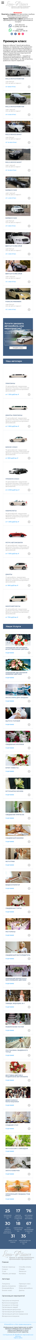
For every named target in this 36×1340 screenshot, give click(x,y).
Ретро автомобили (26, 1288)
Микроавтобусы (8, 1288)
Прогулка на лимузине (10, 1300)
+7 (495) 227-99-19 (19, 26)
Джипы (21, 1290)
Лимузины (6, 1284)
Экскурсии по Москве (10, 1305)
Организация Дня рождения (13, 1312)
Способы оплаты (25, 1267)
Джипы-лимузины (9, 1286)
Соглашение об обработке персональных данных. (18, 1335)
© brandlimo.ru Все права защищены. (18, 1324)
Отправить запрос (18, 347)
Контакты (22, 1273)
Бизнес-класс (7, 1290)
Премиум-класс (25, 1284)
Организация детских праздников (15, 1314)
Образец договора (9, 1273)
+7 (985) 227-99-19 (19, 31)
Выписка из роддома (10, 1303)
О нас (4, 1271)
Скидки (5, 1269)
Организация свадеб (10, 1307)
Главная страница (8, 1267)
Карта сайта (18, 1338)
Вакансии (22, 1271)
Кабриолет (23, 1286)
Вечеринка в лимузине (10, 1316)
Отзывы (22, 1269)
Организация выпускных (11, 1309)
